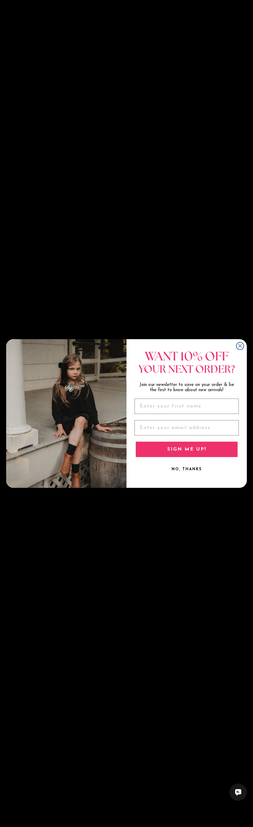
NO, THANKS (187, 469)
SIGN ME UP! (186, 449)
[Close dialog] (240, 346)
